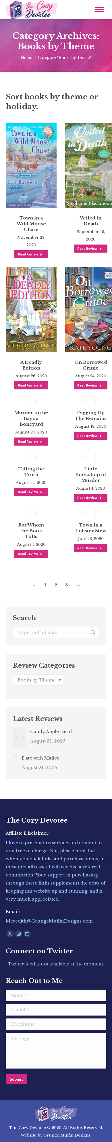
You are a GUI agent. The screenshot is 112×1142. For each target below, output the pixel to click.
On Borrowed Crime (90, 365)
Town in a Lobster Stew (90, 527)
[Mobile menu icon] (99, 9)
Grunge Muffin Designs (67, 1135)
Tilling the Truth (31, 471)
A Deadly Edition (31, 365)
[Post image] (19, 738)
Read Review (28, 254)
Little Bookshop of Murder (90, 474)
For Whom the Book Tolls (31, 530)
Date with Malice (40, 758)
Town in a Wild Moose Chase (31, 223)
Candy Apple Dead (51, 731)
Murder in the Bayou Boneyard (31, 418)
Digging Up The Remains (91, 415)
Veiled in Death (90, 220)
